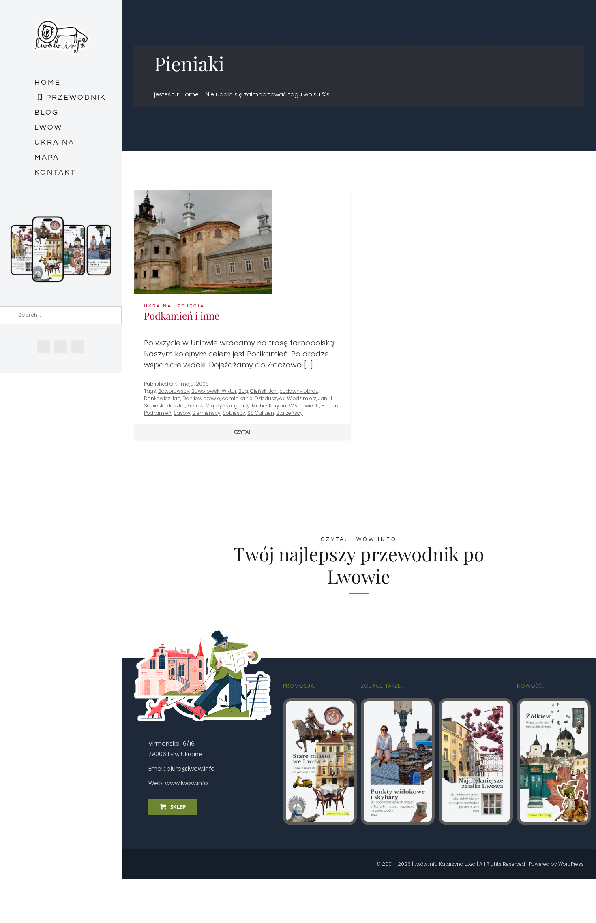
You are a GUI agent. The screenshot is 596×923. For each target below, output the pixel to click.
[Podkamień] (203, 194)
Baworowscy (173, 391)
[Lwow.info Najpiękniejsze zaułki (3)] (476, 704)
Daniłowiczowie (201, 398)
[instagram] (60, 346)
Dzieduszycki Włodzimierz (285, 398)
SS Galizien (260, 412)
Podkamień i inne (181, 315)
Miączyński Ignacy (228, 405)
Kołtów (195, 405)
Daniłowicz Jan (162, 398)
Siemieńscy (206, 412)
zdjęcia (191, 306)
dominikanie (237, 398)
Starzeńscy (289, 412)
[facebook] (43, 346)
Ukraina (158, 306)
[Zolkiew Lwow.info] (554, 704)
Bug (243, 391)
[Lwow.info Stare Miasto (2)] (320, 704)
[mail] (77, 346)
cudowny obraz (299, 391)
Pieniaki (331, 405)
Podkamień (158, 412)
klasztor (176, 405)
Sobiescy (234, 412)
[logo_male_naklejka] (61, 16)
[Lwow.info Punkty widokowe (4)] (398, 704)
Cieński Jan (264, 391)
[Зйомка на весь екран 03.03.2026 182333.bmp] (61, 217)
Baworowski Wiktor (213, 391)
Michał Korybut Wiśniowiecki (285, 405)
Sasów (182, 412)
